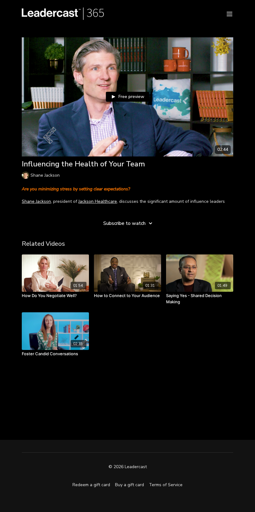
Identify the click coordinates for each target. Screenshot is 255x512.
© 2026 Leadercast (128, 467)
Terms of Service (166, 485)
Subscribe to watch (124, 223)
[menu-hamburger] (229, 13)
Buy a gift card (129, 485)
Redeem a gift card (91, 485)
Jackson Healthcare (97, 201)
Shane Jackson (36, 201)
